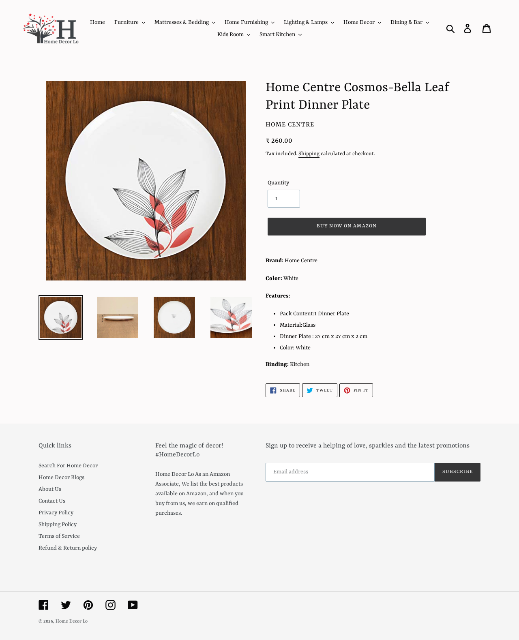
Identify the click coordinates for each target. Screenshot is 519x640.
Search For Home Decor (68, 465)
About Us (50, 489)
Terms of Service (59, 536)
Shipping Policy (58, 524)
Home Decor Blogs (61, 477)
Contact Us (52, 501)
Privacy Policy (56, 512)
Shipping (309, 154)
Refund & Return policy (68, 548)
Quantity (278, 183)
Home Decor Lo (72, 621)
